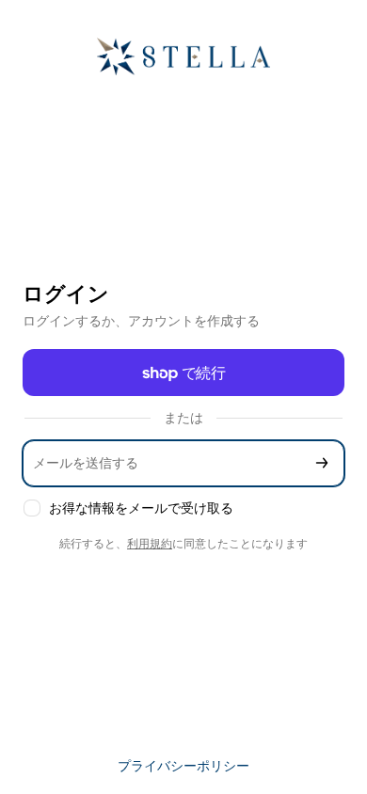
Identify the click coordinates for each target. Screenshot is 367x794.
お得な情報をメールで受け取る (141, 508)
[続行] (322, 463)
